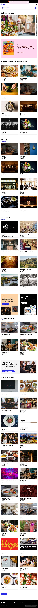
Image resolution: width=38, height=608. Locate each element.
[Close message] (27, 2)
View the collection (20, 52)
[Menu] (37, 4)
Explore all (3, 62)
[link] (9, 73)
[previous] (30, 13)
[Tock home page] (3, 4)
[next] (33, 13)
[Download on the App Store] (28, 303)
